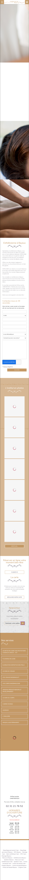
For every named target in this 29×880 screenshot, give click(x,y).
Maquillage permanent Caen (11, 850)
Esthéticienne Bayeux (20, 858)
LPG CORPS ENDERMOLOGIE (11, 683)
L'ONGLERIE (6, 716)
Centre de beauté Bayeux (19, 865)
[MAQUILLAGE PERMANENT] (14, 738)
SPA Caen (23, 854)
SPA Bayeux (17, 852)
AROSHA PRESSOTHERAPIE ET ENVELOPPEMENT (12, 690)
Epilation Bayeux (9, 860)
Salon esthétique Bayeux (19, 856)
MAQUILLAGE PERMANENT (11, 722)
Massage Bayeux (6, 856)
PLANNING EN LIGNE (9, 659)
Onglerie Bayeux (6, 865)
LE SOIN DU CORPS (8, 698)
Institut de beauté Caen (19, 863)
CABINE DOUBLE (8, 704)
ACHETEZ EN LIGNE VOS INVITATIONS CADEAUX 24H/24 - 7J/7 (14, 652)
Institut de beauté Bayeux (10, 867)
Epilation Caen (18, 862)
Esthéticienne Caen (7, 862)
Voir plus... (14, 546)
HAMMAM (6, 710)
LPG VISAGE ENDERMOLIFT (11, 677)
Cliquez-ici (14, 572)
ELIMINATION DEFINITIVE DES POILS (13, 665)
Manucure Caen (19, 860)
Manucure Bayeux (7, 858)
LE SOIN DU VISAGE (9, 671)
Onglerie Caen (22, 867)
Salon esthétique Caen (12, 854)
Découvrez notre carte (14, 597)
